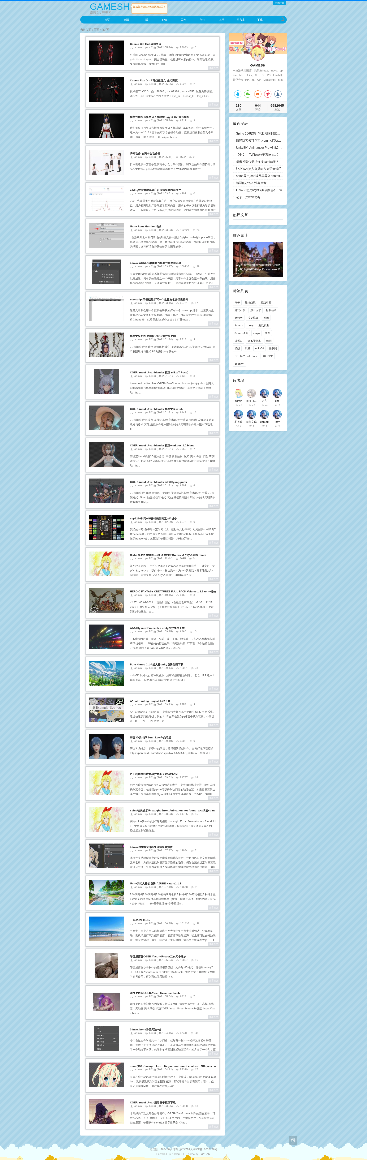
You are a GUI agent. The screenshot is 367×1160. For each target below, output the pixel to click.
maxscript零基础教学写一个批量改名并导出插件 (159, 299)
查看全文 (213, 68)
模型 (237, 348)
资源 (126, 19)
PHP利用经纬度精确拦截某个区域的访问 (154, 773)
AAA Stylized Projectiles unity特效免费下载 (157, 627)
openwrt (239, 363)
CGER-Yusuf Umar (246, 356)
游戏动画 (266, 302)
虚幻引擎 (267, 356)
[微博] (267, 94)
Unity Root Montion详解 (145, 226)
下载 (260, 19)
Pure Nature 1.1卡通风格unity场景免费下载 (156, 664)
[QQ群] (278, 94)
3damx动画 (241, 333)
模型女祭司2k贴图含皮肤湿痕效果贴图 (153, 335)
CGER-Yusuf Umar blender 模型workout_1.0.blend (162, 445)
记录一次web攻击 (248, 197)
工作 (183, 19)
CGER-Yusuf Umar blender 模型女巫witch (156, 408)
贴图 (266, 317)
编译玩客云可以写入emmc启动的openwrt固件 (267, 140)
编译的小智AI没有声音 (251, 183)
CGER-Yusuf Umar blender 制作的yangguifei (158, 481)
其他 (221, 19)
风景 (247, 348)
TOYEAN (204, 1153)
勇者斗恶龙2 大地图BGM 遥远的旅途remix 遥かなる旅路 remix (168, 554)
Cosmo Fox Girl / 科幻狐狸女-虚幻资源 (154, 80)
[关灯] (293, 1140)
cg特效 (239, 317)
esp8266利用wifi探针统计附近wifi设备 (153, 518)
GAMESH (110, 7)
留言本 (241, 19)
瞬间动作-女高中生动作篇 (145, 153)
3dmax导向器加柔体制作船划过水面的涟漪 (155, 262)
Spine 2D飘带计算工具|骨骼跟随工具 (261, 133)
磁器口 (239, 340)
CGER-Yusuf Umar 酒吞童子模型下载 (153, 1102)
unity (250, 325)
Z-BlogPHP (178, 1153)
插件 (267, 333)
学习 (202, 19)
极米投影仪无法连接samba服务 (257, 161)
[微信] (247, 94)
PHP (237, 302)
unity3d (259, 348)
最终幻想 (250, 302)
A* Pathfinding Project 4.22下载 (150, 700)
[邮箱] (257, 94)
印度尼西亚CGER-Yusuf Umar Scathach (155, 993)
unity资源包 (254, 340)
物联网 (273, 348)
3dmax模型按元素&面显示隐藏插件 (151, 847)
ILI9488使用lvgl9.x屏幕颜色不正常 (259, 190)
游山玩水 (255, 310)
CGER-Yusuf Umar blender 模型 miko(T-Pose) (159, 372)
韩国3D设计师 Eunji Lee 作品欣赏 (150, 737)
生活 (145, 19)
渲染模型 (253, 317)
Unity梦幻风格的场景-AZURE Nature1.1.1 (155, 883)
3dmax (239, 325)
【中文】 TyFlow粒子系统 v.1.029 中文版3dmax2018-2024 (276, 154)
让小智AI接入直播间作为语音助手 (259, 168)
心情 (164, 19)
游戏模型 (263, 325)
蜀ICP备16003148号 (205, 1149)
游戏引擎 (240, 310)
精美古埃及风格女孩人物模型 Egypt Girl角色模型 (159, 116)
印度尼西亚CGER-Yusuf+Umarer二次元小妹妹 (158, 956)
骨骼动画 (271, 310)
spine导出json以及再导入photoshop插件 (263, 176)
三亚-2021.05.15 (140, 920)
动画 (269, 340)
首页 (107, 19)
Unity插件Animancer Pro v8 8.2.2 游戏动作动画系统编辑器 (275, 147)
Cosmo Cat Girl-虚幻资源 (145, 43)
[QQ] (237, 94)
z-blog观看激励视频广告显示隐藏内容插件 (155, 189)
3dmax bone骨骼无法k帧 (145, 1029)
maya (256, 333)
